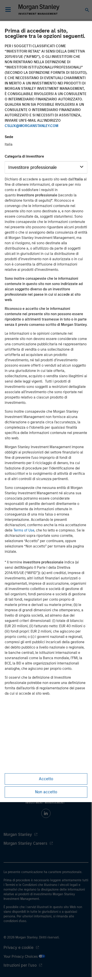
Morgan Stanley (18, 834)
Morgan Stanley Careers (25, 843)
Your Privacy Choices (21, 956)
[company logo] (38, 9)
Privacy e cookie (18, 947)
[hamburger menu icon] (8, 9)
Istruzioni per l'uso (20, 965)
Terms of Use (23, 530)
